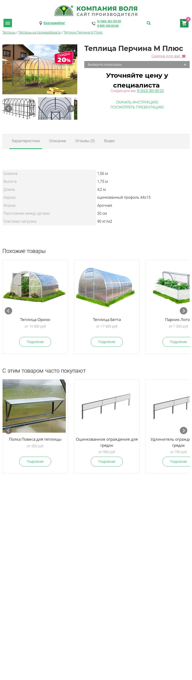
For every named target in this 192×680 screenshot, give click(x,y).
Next (71, 108)
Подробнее (35, 342)
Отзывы (85, 141)
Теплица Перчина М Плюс (83, 32)
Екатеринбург (54, 23)
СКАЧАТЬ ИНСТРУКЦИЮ (137, 102)
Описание (57, 141)
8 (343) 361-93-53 (109, 21)
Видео (109, 141)
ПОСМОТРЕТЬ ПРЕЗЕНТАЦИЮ (137, 107)
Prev (8, 108)
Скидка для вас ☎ (168, 56)
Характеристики (26, 141)
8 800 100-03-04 (107, 25)
